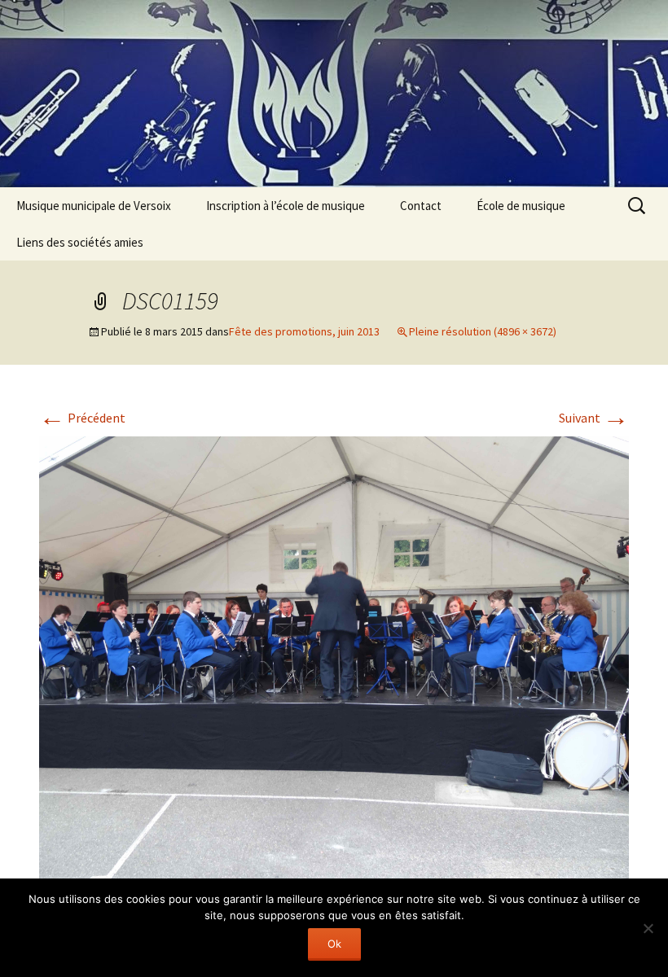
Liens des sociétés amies (79, 242)
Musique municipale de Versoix (93, 205)
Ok (334, 943)
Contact (421, 205)
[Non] (647, 928)
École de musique (521, 205)
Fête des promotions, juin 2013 (304, 331)
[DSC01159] (334, 655)
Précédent (82, 418)
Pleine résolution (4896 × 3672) (482, 331)
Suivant (594, 418)
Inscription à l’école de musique (285, 205)
